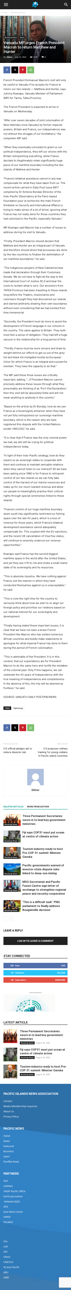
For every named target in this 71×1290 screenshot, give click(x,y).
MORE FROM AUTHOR (38, 807)
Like (63, 965)
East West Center (13, 1211)
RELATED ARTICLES (13, 807)
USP (5, 1246)
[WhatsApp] (30, 69)
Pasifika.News (11, 1161)
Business (8, 1151)
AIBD (6, 1277)
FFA (5, 1241)
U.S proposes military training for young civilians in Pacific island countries (53, 752)
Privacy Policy (11, 1116)
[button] (5, 4)
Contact (7, 1101)
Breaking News (18, 12)
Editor (9, 57)
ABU (5, 1272)
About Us (8, 1111)
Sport (6, 1156)
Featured (8, 1146)
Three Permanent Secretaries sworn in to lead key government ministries (43, 820)
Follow (61, 972)
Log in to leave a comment (35, 940)
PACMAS (8, 1222)
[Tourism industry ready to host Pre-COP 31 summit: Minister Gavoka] (12, 853)
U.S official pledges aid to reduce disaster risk (17, 750)
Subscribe (60, 980)
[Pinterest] (22, 69)
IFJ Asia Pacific (11, 1267)
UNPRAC (8, 1186)
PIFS (5, 1181)
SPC (5, 1251)
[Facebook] (6, 69)
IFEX (5, 1206)
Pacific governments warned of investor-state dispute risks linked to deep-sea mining (43, 869)
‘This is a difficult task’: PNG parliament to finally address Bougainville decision (41, 906)
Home (5, 12)
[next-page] (11, 919)
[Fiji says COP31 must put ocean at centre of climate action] (12, 836)
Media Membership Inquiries (20, 1106)
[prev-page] (5, 919)
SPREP (7, 1217)
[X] (14, 69)
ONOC (7, 1256)
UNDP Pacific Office (14, 1191)
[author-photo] (35, 785)
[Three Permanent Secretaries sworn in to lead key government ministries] (12, 820)
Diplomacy (18, 708)
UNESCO (8, 1262)
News (22, 37)
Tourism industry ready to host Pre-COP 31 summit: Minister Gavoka (42, 852)
